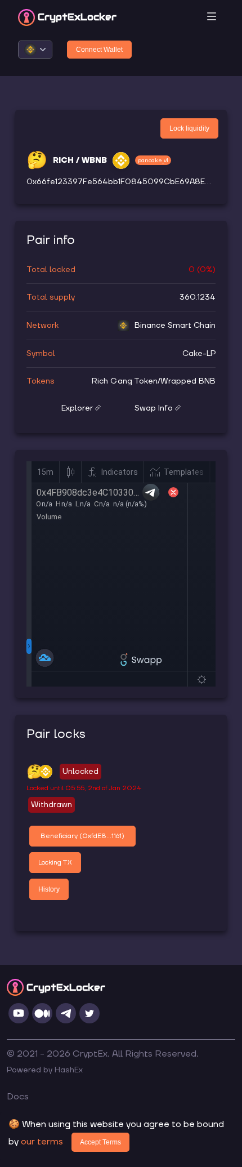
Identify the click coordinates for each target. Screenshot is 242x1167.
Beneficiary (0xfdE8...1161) (82, 836)
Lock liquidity (189, 128)
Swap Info (154, 408)
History (49, 889)
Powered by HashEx (45, 1070)
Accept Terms (100, 1142)
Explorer (77, 408)
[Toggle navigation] (211, 17)
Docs (18, 1096)
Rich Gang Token (125, 381)
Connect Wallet (99, 50)
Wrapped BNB (188, 381)
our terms (42, 1141)
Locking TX (55, 862)
